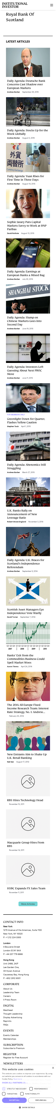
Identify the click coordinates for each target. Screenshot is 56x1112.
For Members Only (16, 415)
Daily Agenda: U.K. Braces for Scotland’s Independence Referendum (25, 563)
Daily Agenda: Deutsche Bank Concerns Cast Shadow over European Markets (26, 84)
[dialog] (28, 1088)
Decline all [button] (40, 1100)
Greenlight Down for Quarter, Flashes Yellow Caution (26, 420)
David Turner (12, 617)
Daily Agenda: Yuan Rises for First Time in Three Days (25, 177)
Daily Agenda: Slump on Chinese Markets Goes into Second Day (24, 321)
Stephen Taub (13, 426)
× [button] (53, 1068)
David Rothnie (13, 233)
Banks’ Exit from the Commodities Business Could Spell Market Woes (26, 659)
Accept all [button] (14, 1100)
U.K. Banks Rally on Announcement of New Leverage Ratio (22, 514)
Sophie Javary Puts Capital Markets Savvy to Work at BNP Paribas (26, 225)
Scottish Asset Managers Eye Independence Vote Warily (25, 611)
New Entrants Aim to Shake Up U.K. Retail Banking (27, 756)
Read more (17, 1079)
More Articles (28, 904)
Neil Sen (10, 762)
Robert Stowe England (16, 522)
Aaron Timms (12, 667)
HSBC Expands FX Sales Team (26, 888)
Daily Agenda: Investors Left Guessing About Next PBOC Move (25, 370)
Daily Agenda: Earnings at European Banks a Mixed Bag (26, 273)
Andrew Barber (13, 92)
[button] (28, 1082)
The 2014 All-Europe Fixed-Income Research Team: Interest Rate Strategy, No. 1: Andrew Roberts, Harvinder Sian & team (28, 710)
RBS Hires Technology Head (25, 800)
